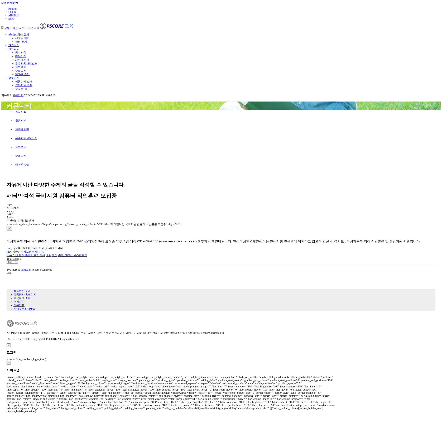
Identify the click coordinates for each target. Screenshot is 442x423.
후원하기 (19, 301)
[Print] (9, 228)
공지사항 (20, 111)
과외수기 (20, 147)
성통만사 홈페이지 (24, 294)
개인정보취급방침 (24, 308)
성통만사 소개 (22, 290)
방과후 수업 (22, 164)
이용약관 (19, 305)
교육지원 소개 (22, 298)
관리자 (19, 95)
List (9, 272)
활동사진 (20, 120)
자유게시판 (22, 129)
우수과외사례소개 (26, 138)
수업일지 (20, 155)
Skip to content (9, 2)
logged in (26, 269)
